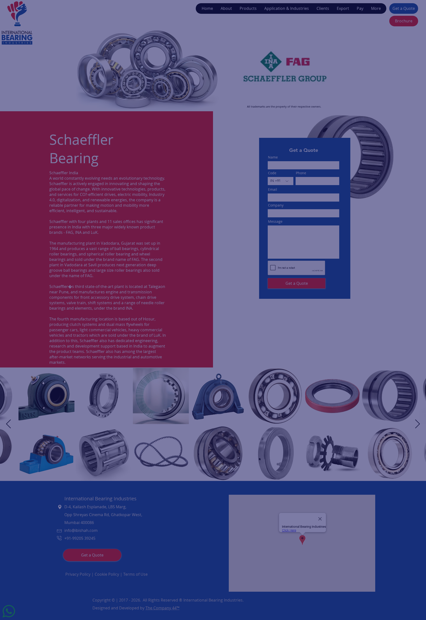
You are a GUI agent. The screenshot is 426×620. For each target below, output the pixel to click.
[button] (294, 237)
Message (147, 331)
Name (144, 246)
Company (147, 268)
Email (144, 310)
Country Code (152, 290)
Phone (184, 290)
